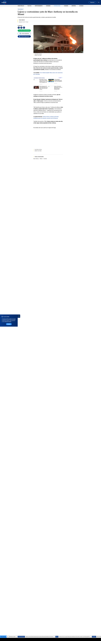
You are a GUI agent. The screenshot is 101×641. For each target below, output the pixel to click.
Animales (75, 636)
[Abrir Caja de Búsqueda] (98, 2)
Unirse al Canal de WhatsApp (25, 30)
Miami (41, 158)
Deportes (74, 5)
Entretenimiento (39, 5)
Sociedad (81, 5)
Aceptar (8, 324)
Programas (92, 2)
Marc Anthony (36, 158)
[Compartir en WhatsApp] (24, 28)
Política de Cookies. (8, 321)
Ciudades (66, 5)
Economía (48, 5)
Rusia (38, 636)
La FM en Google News (25, 33)
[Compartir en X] (21, 28)
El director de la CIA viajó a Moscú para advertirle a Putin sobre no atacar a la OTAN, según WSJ (55, 636)
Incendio (45, 158)
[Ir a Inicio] (4, 2)
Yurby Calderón (22, 19)
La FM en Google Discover (25, 36)
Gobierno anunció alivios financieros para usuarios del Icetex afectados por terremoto (20, 636)
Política (29, 5)
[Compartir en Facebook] (19, 28)
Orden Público (21, 5)
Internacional (57, 5)
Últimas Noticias (3, 636)
